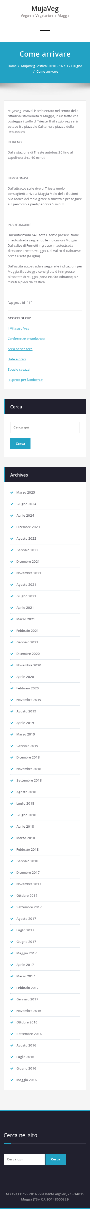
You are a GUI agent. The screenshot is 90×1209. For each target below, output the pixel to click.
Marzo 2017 (25, 976)
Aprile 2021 (25, 607)
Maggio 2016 (26, 1080)
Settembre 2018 (29, 780)
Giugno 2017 (26, 941)
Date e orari (17, 359)
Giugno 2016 (26, 1068)
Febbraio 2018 (27, 849)
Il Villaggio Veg (18, 328)
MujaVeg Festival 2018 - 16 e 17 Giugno (51, 66)
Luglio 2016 (25, 1056)
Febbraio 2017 (27, 987)
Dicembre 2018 (28, 757)
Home (12, 66)
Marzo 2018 (25, 838)
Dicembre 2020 (28, 653)
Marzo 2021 (25, 619)
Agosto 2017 (26, 918)
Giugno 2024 (26, 504)
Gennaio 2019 (27, 745)
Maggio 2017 (26, 953)
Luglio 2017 (25, 930)
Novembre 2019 (28, 699)
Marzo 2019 (25, 734)
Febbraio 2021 (27, 630)
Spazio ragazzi (19, 369)
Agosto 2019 (26, 711)
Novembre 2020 (28, 665)
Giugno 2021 (26, 596)
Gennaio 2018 (27, 861)
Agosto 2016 (26, 1045)
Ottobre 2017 (27, 895)
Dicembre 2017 (28, 872)
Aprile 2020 (25, 676)
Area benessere (20, 349)
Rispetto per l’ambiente (25, 379)
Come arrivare (47, 71)
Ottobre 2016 (27, 1022)
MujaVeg (45, 8)
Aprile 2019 (25, 722)
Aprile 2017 (25, 964)
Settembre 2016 (29, 1033)
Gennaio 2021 (27, 642)
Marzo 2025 (25, 492)
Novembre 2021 (28, 573)
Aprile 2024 (25, 515)
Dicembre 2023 (28, 527)
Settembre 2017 (29, 907)
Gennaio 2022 (27, 550)
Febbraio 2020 (27, 688)
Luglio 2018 (25, 803)
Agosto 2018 (26, 792)
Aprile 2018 (25, 826)
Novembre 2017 (28, 884)
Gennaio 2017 (27, 999)
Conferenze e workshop (26, 338)
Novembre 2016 (28, 1010)
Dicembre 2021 (28, 561)
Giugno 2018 (26, 815)
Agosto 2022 (26, 538)
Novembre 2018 (28, 769)
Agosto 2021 (26, 584)
